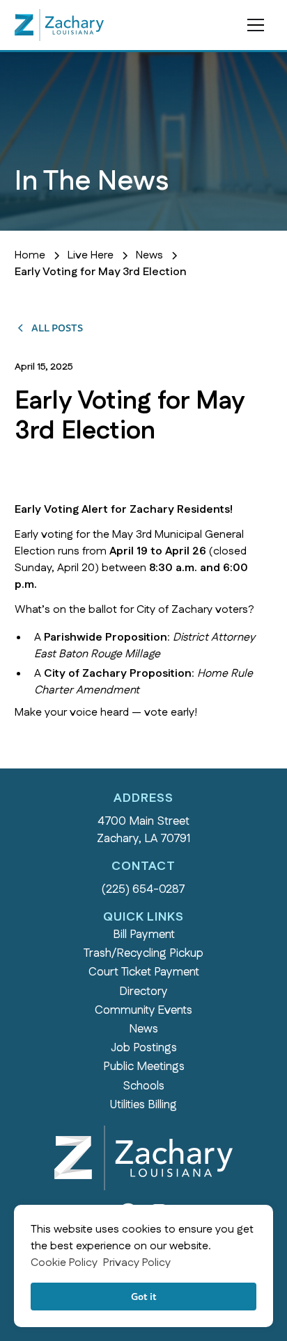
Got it (144, 1296)
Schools (143, 1086)
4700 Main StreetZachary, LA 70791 (143, 830)
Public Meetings (144, 1066)
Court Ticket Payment (143, 972)
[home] (59, 25)
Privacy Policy (137, 1263)
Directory (143, 991)
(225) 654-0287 (143, 889)
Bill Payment (144, 934)
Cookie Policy (64, 1263)
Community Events (143, 1010)
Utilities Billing (143, 1104)
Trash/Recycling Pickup (143, 953)
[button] (255, 25)
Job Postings (144, 1047)
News (143, 1029)
